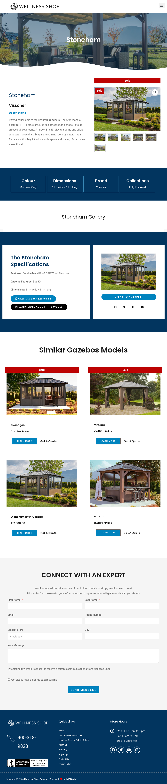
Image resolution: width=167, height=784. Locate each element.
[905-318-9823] (11, 737)
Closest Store (15, 629)
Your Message (16, 645)
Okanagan (18, 425)
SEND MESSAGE (83, 690)
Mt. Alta (99, 516)
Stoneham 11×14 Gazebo (27, 517)
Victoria (99, 425)
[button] (162, 5)
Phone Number (93, 614)
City (87, 629)
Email (11, 614)
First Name (14, 599)
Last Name (91, 599)
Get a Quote (48, 441)
